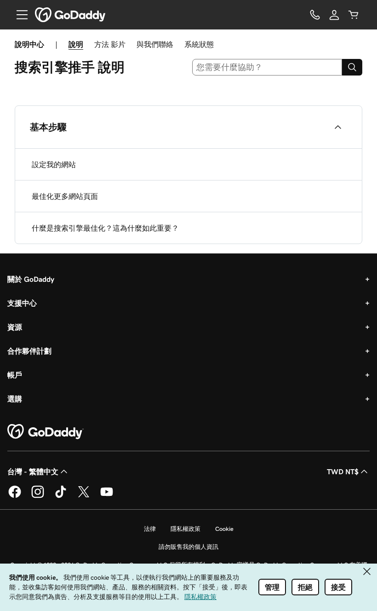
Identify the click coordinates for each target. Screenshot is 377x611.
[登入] (334, 14)
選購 (14, 398)
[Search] (352, 67)
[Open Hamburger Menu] (18, 14)
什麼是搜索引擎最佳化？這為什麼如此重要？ (105, 228)
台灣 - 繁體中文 (32, 471)
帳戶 (14, 374)
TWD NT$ (343, 471)
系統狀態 (199, 44)
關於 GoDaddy (30, 279)
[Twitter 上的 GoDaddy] (83, 496)
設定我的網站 (54, 164)
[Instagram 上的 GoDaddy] (37, 496)
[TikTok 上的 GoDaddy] (60, 496)
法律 (150, 529)
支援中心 (22, 303)
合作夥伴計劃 (29, 351)
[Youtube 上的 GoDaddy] (106, 496)
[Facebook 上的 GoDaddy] (14, 496)
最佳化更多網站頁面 (65, 196)
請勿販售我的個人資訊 (188, 547)
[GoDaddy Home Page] (45, 432)
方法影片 (110, 44)
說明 (76, 44)
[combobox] (267, 67)
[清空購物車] (353, 14)
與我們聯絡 (155, 44)
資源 (14, 327)
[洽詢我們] (315, 14)
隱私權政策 (185, 529)
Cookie (224, 529)
